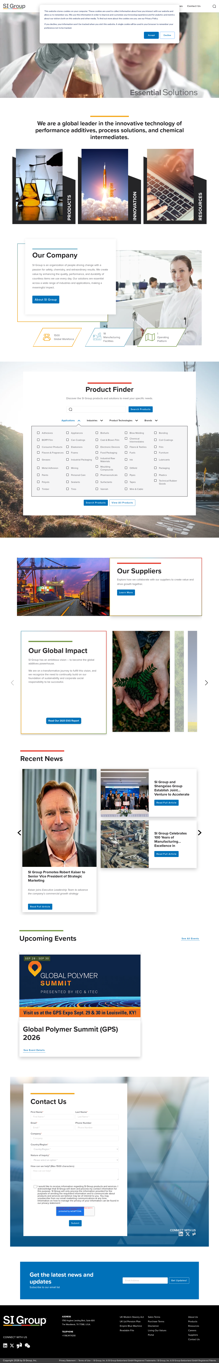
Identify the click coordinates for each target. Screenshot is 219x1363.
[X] (12, 1345)
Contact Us (194, 6)
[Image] (79, 986)
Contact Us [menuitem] (194, 1339)
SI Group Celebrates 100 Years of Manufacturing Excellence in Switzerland (170, 839)
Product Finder (109, 389)
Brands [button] (149, 420)
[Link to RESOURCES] (170, 184)
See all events (190, 938)
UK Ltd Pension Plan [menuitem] (130, 1321)
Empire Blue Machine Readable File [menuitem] (131, 1328)
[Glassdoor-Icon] (20, 1345)
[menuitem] (195, 1335)
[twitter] (187, 1234)
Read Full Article (40, 906)
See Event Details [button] (34, 1050)
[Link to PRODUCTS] (39, 184)
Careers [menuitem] (192, 1330)
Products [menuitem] (192, 1321)
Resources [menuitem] (193, 1326)
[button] (206, 683)
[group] (142, 683)
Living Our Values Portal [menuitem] (157, 1333)
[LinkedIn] (181, 1234)
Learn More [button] (126, 592)
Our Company (54, 254)
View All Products (122, 502)
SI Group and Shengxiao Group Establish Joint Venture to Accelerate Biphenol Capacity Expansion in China (171, 788)
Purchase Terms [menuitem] (156, 1321)
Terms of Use (84, 1360)
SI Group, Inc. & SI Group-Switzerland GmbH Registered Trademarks (124, 1360)
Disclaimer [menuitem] (153, 1326)
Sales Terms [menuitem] (154, 1317)
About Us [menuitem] (193, 1317)
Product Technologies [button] (121, 420)
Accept (151, 35)
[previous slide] (19, 833)
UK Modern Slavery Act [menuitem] (132, 1317)
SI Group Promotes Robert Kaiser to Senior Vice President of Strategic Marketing (56, 876)
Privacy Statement (67, 1360)
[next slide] (199, 833)
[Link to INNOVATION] (104, 184)
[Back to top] (211, 1358)
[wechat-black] (27, 1345)
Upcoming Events (47, 938)
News (179, 6)
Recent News (41, 758)
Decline (167, 35)
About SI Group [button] (46, 299)
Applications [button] (68, 420)
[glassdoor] (194, 1234)
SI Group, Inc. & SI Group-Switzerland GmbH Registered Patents (186, 1360)
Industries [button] (92, 420)
